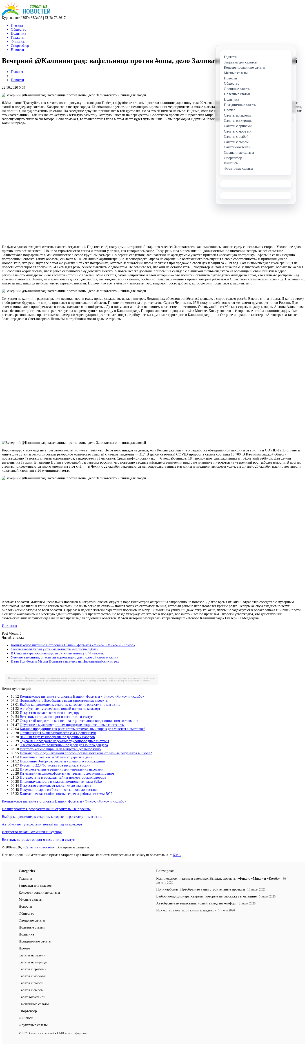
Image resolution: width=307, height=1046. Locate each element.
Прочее (24, 948)
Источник (9, 626)
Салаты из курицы (33, 962)
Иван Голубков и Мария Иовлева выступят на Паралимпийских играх (65, 661)
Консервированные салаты (39, 892)
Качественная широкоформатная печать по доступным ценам (67, 773)
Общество (26, 913)
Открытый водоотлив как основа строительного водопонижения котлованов (79, 721)
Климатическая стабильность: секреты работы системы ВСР (66, 794)
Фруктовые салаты (33, 1025)
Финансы (26, 1018)
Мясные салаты (30, 899)
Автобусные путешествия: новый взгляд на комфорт (60, 708)
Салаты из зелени (32, 955)
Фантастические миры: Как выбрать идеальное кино (60, 749)
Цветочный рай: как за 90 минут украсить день (56, 757)
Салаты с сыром (31, 990)
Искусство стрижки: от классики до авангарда (55, 785)
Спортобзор (28, 1011)
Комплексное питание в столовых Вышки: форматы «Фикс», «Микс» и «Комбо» (73, 645)
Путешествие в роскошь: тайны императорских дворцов (63, 777)
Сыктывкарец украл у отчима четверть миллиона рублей (54, 649)
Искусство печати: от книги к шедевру (77, 680)
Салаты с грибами (33, 969)
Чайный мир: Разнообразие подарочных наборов (57, 737)
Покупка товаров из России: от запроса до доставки (60, 789)
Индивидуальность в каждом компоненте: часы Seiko (61, 781)
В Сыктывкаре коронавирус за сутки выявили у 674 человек (57, 653)
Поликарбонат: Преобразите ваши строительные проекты (39, 677)
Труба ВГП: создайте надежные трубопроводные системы (64, 741)
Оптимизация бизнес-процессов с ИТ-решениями (58, 733)
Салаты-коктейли (32, 997)
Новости (17, 80)
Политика (26, 934)
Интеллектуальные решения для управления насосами (61, 769)
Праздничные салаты (35, 941)
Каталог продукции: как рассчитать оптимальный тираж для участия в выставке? (82, 729)
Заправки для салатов (35, 885)
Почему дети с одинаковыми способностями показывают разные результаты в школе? (86, 753)
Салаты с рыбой (31, 983)
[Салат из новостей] (26, 14)
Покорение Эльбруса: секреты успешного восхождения (62, 761)
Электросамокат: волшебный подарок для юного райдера (64, 745)
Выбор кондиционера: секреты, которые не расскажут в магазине (106, 677)
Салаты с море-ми (32, 976)
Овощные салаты (32, 920)
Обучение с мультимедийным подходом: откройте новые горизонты (72, 725)
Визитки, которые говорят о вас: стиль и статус (124, 680)
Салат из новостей (38, 847)
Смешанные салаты (34, 1004)
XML (177, 855)
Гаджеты (25, 878)
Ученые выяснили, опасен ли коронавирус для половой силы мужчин (64, 657)
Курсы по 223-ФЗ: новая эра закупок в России (55, 765)
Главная (17, 72)
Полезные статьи (32, 927)
